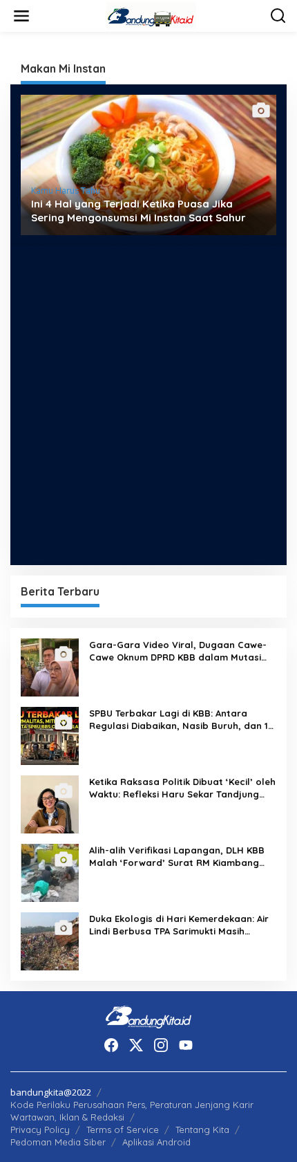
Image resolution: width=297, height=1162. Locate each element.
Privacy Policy (40, 1129)
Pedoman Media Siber (58, 1141)
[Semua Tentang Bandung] (151, 14)
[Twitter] (136, 1045)
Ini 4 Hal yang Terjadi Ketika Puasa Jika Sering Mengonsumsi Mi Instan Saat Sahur (138, 210)
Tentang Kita (202, 1129)
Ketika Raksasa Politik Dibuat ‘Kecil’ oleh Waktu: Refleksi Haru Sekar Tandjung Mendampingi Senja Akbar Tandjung (182, 788)
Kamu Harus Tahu (65, 190)
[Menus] (21, 16)
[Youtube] (186, 1045)
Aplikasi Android (156, 1141)
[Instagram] (161, 1045)
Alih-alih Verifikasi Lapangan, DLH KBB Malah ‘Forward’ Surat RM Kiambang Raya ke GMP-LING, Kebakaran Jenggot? (177, 857)
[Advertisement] (148, 405)
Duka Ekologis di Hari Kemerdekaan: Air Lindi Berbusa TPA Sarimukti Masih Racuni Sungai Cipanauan (179, 925)
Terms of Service (122, 1129)
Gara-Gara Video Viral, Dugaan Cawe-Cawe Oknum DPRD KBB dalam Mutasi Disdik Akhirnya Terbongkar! (178, 651)
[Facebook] (111, 1045)
